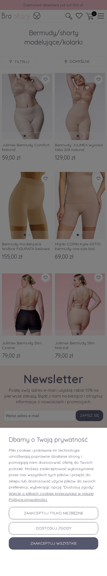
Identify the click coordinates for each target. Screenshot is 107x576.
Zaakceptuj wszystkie (53, 543)
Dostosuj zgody (53, 528)
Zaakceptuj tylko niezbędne (53, 513)
